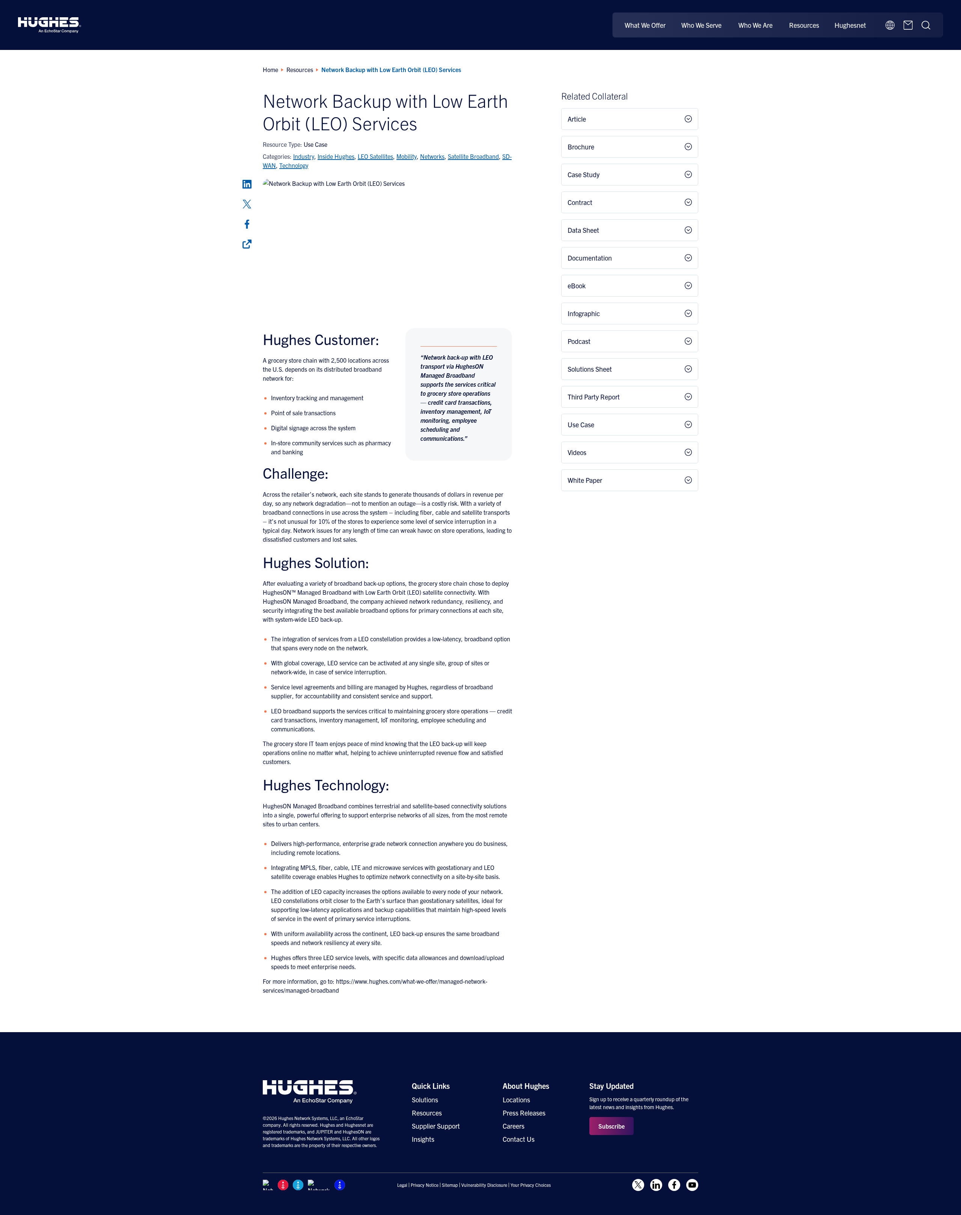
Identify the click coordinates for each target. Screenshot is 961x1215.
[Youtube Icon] (692, 1185)
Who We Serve (701, 25)
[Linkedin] (247, 184)
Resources (804, 25)
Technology (293, 165)
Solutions (425, 1099)
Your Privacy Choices (531, 1185)
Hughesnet (850, 25)
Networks (432, 156)
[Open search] (926, 25)
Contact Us (519, 1139)
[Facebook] (247, 224)
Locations (516, 1099)
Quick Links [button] (431, 1085)
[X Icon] (638, 1185)
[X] (247, 204)
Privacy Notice (424, 1185)
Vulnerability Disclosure (484, 1185)
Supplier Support (436, 1126)
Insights (423, 1139)
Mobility (406, 156)
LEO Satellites (375, 156)
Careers (513, 1126)
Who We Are (755, 25)
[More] (247, 244)
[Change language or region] (890, 25)
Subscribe (611, 1126)
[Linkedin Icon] (656, 1185)
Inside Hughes (336, 156)
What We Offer (645, 25)
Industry (303, 156)
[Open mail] (908, 25)
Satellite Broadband (473, 156)
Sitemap (450, 1185)
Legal (402, 1185)
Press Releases (524, 1112)
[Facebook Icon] (674, 1185)
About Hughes (526, 1085)
